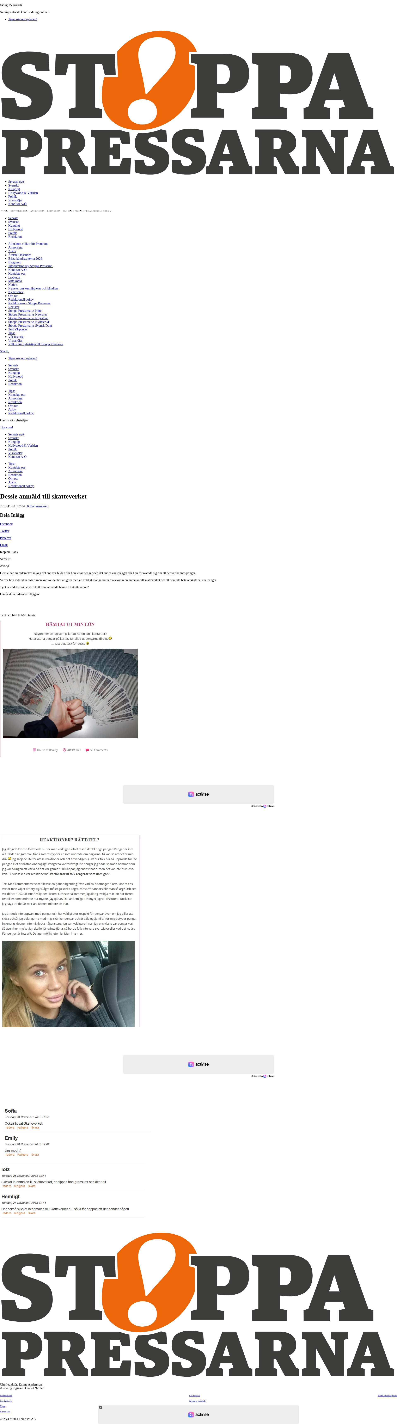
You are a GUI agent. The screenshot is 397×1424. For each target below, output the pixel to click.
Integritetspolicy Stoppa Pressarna (30, 266)
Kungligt (14, 189)
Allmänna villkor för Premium (28, 243)
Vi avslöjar (15, 200)
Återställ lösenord (19, 255)
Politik (12, 196)
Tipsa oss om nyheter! (22, 19)
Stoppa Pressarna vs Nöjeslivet (28, 318)
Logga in (14, 277)
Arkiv (78, 211)
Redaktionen (6, 1395)
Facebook (6, 524)
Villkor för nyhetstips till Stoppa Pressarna (35, 344)
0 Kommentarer (37, 506)
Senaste (13, 218)
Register (13, 307)
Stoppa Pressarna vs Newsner (27, 314)
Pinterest (5, 538)
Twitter (4, 531)
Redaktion (53, 211)
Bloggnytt (14, 262)
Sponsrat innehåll (197, 1401)
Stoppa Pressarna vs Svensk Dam (30, 325)
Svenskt (13, 185)
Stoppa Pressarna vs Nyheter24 (28, 322)
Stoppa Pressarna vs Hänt (25, 310)
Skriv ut (5, 559)
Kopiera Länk (9, 552)
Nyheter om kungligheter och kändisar (33, 288)
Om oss (67, 211)
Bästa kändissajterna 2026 (25, 258)
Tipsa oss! (6, 427)
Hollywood (15, 229)
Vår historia (16, 336)
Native (12, 284)
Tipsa (4, 211)
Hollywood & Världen (23, 193)
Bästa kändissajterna (387, 1395)
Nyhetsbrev (15, 292)
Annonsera (37, 211)
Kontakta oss (19, 211)
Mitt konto (15, 281)
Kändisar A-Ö (17, 204)
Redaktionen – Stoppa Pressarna (29, 303)
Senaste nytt (16, 181)
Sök (3, 351)
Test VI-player (17, 329)
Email (4, 545)
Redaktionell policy (98, 211)
